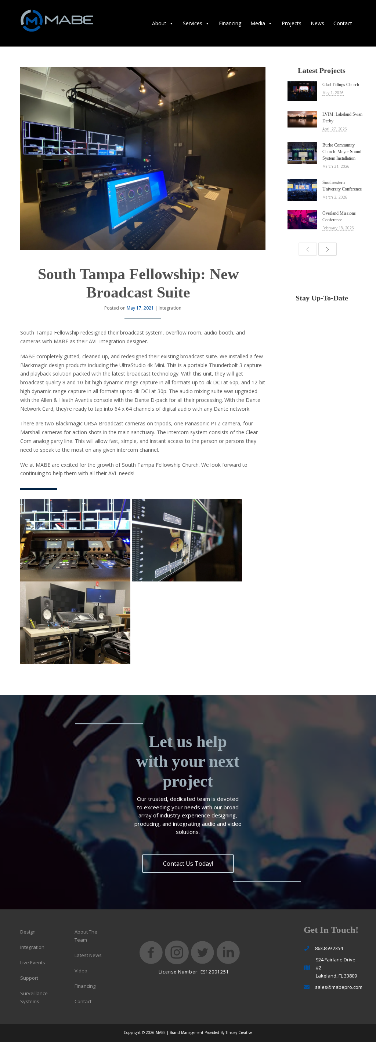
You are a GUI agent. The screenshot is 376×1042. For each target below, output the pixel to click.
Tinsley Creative (238, 1032)
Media (257, 23)
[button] (188, 863)
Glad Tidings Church (340, 84)
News (317, 23)
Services (192, 23)
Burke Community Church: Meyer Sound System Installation (341, 152)
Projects (291, 23)
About (159, 23)
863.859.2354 (329, 948)
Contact (342, 23)
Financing (230, 23)
